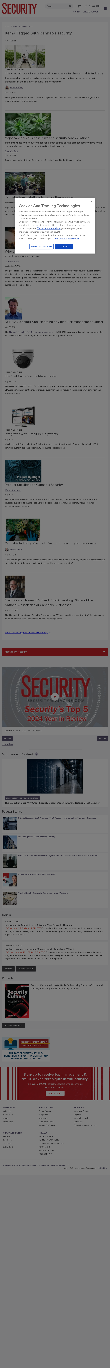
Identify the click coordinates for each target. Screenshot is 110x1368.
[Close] (91, 201)
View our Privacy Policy (66, 238)
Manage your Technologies (41, 246)
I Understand (64, 246)
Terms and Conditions (49, 228)
